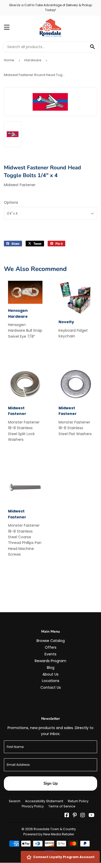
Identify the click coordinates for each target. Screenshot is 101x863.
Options (11, 202)
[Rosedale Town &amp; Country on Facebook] (66, 815)
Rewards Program (50, 660)
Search (14, 801)
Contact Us (50, 687)
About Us (50, 674)
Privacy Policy (33, 806)
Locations (50, 680)
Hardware (32, 60)
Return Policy (78, 801)
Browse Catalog (51, 640)
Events (50, 654)
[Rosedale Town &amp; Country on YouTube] (92, 815)
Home (9, 60)
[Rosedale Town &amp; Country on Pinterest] (75, 815)
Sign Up (51, 783)
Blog (50, 667)
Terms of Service (61, 806)
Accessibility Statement (44, 801)
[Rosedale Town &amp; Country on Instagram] (82, 815)
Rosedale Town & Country (55, 829)
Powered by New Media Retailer (48, 834)
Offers (50, 647)
